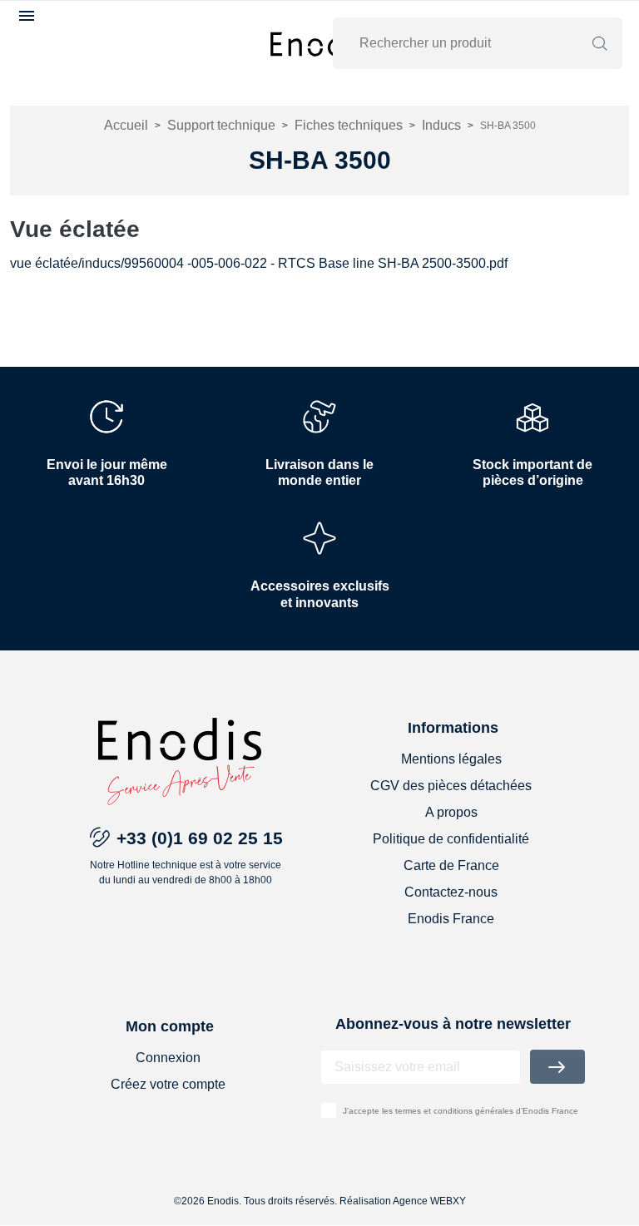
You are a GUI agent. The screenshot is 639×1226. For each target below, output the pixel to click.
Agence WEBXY (429, 1201)
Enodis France (451, 919)
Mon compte (170, 1026)
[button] (29, 16)
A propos (451, 812)
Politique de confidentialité (451, 839)
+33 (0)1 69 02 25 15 (199, 838)
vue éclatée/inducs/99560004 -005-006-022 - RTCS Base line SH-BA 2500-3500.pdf (259, 263)
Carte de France (451, 865)
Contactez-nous (451, 892)
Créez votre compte (168, 1084)
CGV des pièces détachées (451, 786)
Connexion (168, 1058)
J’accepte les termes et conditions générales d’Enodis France (460, 1110)
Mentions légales (451, 759)
